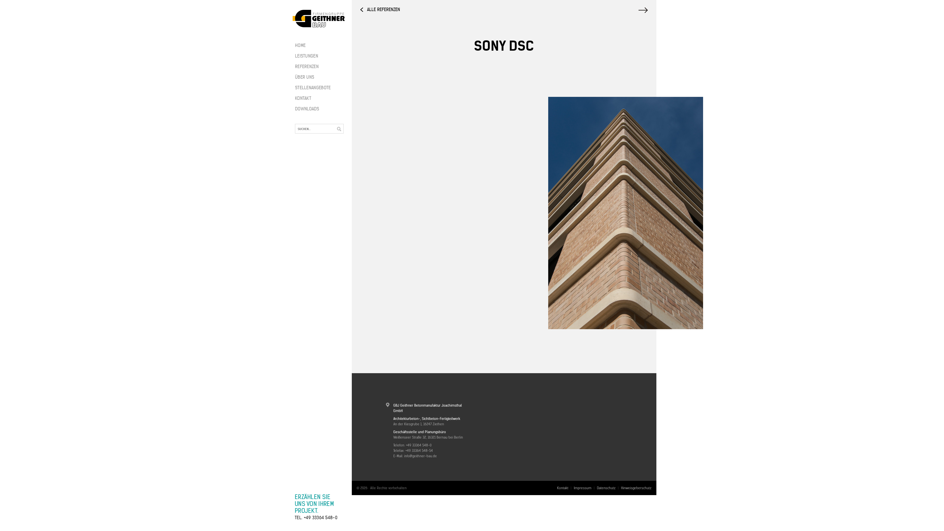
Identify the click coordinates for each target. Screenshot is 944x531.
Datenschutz (606, 488)
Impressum (582, 488)
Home (300, 45)
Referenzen (307, 66)
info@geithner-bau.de (420, 456)
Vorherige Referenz (643, 10)
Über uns (304, 77)
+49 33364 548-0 (321, 517)
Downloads (307, 109)
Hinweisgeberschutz (636, 488)
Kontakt (303, 98)
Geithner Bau (319, 19)
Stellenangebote (309, 87)
